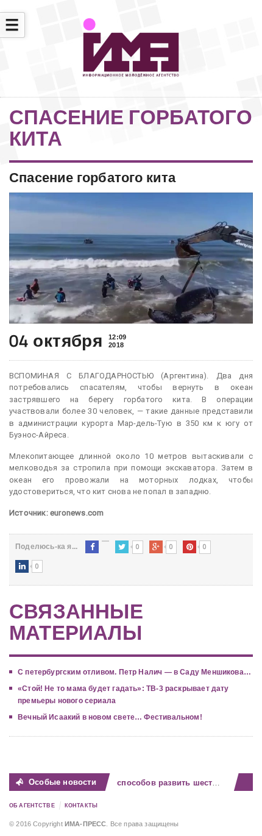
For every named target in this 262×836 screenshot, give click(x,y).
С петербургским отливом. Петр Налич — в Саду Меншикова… (134, 672)
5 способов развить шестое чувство (180, 782)
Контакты (81, 805)
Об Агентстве (32, 805)
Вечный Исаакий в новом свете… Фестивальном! (110, 717)
